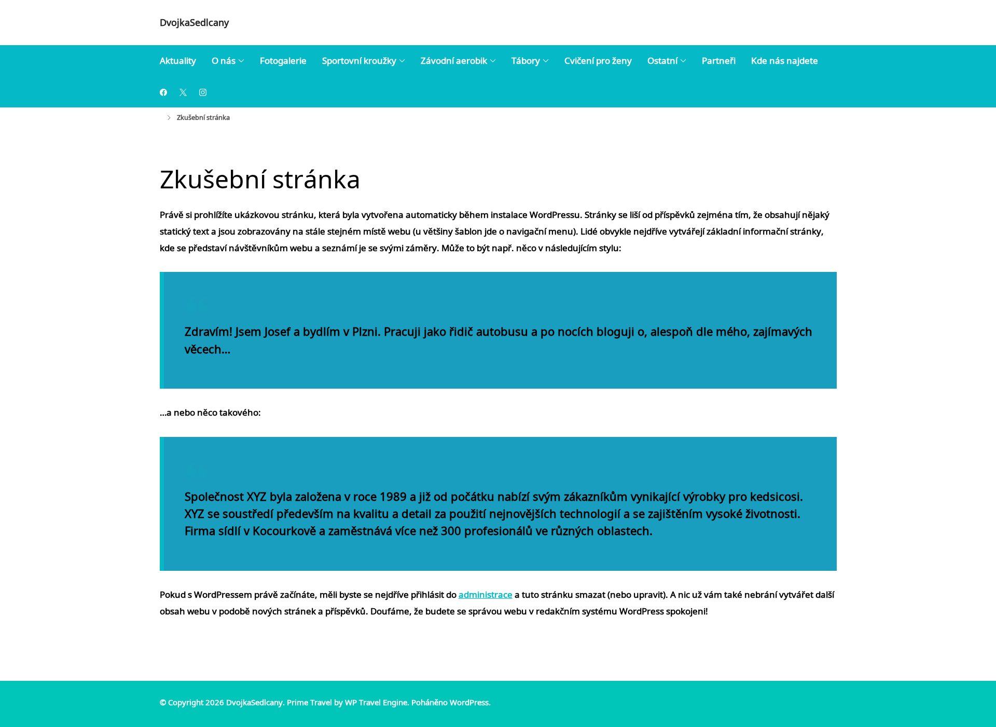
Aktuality (178, 60)
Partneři (719, 60)
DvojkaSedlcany (194, 22)
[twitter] (183, 92)
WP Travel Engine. (377, 702)
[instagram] (202, 92)
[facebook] (163, 92)
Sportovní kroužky (359, 60)
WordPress (469, 702)
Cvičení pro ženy (598, 60)
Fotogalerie (283, 60)
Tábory (525, 60)
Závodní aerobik (454, 60)
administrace (486, 594)
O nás (224, 60)
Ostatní (662, 60)
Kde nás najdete (784, 60)
